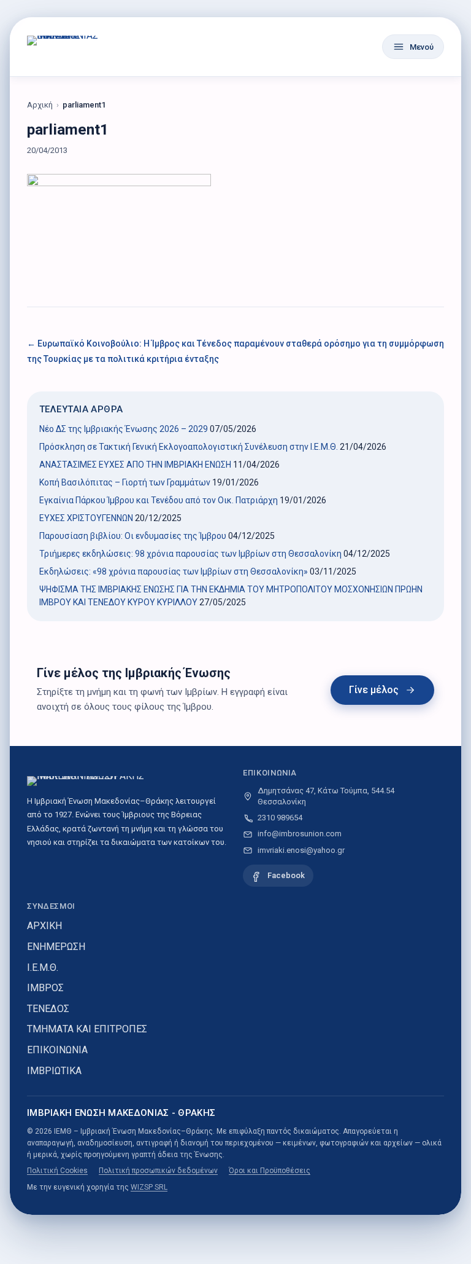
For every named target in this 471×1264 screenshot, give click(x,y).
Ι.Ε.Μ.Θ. (42, 967)
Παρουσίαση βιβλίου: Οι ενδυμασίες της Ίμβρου (132, 536)
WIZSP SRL (149, 1187)
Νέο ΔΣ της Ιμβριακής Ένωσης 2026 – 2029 (123, 429)
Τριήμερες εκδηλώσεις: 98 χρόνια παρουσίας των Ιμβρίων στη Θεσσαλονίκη (190, 554)
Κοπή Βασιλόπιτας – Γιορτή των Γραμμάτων (124, 482)
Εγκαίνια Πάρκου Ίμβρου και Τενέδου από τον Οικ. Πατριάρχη (158, 500)
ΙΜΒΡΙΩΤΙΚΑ (54, 1071)
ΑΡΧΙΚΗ (44, 926)
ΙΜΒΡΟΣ (45, 988)
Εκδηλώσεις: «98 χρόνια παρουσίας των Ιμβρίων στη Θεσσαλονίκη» (173, 571)
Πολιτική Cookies (57, 1170)
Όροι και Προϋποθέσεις (269, 1170)
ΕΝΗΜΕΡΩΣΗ (56, 946)
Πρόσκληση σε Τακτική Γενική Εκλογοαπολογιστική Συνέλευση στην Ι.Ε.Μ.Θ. (188, 447)
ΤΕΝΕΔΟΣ (48, 1009)
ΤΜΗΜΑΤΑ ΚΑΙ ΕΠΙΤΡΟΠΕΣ (87, 1029)
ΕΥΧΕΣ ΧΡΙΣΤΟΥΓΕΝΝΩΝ (86, 518)
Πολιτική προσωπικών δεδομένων (158, 1170)
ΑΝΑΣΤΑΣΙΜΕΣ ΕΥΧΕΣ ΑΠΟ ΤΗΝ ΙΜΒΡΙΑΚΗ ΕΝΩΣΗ (135, 464)
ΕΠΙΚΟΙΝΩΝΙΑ (57, 1050)
